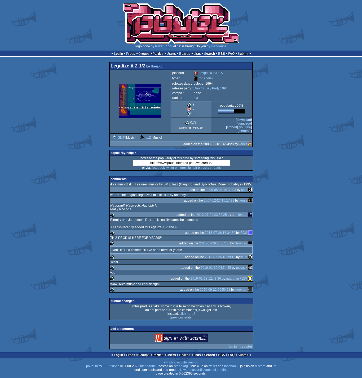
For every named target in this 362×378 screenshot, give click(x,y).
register (246, 346)
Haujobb (157, 66)
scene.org (181, 366)
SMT (121, 137)
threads (215, 168)
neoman (241, 290)
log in (233, 346)
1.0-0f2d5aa (111, 366)
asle (244, 190)
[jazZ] (142, 137)
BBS (221, 54)
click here (186, 314)
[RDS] (250, 233)
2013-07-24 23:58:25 (211, 215)
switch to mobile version (181, 362)
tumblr (192, 168)
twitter (170, 168)
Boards (184, 54)
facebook (158, 168)
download (244, 120)
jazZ (148, 137)
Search (209, 54)
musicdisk (203, 78)
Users (171, 54)
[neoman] (250, 290)
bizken (160, 46)
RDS (243, 233)
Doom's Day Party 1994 (211, 88)
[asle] (250, 190)
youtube (245, 127)
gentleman (239, 215)
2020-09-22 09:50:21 (215, 290)
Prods (130, 54)
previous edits (181, 317)
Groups (143, 54)
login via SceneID (190, 339)
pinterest (181, 168)
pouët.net (93, 366)
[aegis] (250, 200)
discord (260, 366)
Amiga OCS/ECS (208, 73)
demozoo (244, 123)
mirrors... (245, 131)
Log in (118, 54)
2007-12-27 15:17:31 (219, 200)
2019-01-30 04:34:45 (216, 268)
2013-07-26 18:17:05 (214, 243)
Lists (197, 54)
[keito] (250, 257)
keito (243, 257)
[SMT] (115, 137)
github (224, 370)
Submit (243, 54)
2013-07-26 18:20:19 (220, 257)
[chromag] (250, 243)
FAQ (231, 54)
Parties (158, 54)
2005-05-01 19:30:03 (221, 190)
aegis (243, 200)
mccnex (241, 268)
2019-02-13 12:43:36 (206, 278)
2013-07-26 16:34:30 (220, 233)
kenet (243, 144)
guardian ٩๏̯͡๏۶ (236, 278)
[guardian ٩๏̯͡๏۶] (250, 278)
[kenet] (250, 144)
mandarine (219, 46)
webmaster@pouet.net (199, 370)
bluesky (203, 168)
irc (274, 366)
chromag (241, 243)
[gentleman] (250, 215)
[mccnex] (250, 268)
